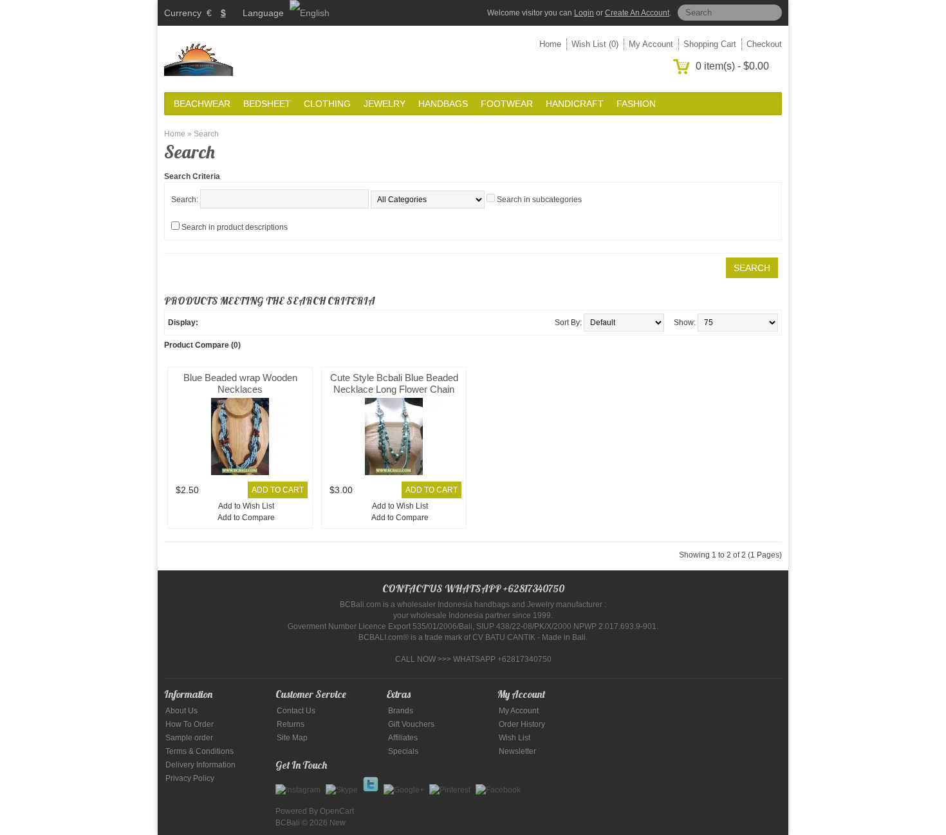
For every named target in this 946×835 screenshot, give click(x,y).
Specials (403, 751)
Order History (522, 724)
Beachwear (202, 104)
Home (550, 44)
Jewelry (384, 104)
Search (206, 133)
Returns (290, 724)
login (584, 12)
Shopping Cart (709, 44)
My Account (651, 44)
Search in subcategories (539, 199)
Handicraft (575, 104)
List (208, 322)
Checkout (764, 44)
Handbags (443, 104)
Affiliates (403, 737)
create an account (637, 12)
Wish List (514, 737)
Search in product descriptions (234, 227)
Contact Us (296, 710)
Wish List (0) (594, 44)
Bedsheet (267, 104)
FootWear (507, 104)
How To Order (189, 724)
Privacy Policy (189, 778)
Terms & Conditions (199, 751)
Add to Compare (246, 517)
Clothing (327, 104)
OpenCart (337, 811)
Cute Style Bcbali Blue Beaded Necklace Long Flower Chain (394, 383)
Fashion (636, 104)
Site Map (292, 737)
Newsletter (517, 751)
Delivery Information (200, 764)
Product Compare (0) (202, 345)
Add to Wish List (246, 506)
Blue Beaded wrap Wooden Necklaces (240, 383)
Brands (400, 710)
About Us (181, 710)
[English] (309, 13)
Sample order (189, 737)
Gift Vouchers (411, 724)
